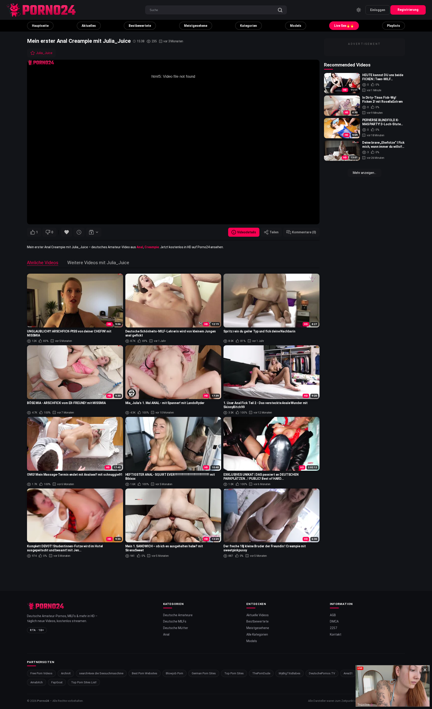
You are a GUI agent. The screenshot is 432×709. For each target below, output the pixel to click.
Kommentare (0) (304, 232)
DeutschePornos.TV (322, 673)
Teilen (274, 232)
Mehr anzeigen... (364, 173)
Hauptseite (40, 25)
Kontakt (335, 634)
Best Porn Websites (144, 673)
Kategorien (248, 25)
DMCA (334, 621)
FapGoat (57, 682)
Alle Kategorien (257, 634)
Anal (140, 247)
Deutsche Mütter (175, 628)
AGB (333, 615)
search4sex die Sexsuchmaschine (101, 673)
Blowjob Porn (174, 673)
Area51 (348, 673)
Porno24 (43, 700)
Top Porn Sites (234, 673)
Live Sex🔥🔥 (344, 25)
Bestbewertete (140, 25)
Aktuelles (89, 25)
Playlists (393, 25)
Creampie (151, 247)
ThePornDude (261, 673)
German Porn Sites (204, 673)
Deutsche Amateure (178, 615)
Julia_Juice (44, 53)
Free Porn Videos (41, 673)
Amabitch (36, 682)
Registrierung (408, 9)
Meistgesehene (195, 25)
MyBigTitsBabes (289, 673)
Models (295, 25)
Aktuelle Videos (257, 615)
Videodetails (246, 232)
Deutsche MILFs (174, 621)
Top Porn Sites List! (84, 682)
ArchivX (66, 673)
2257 (333, 628)
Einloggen (377, 10)
